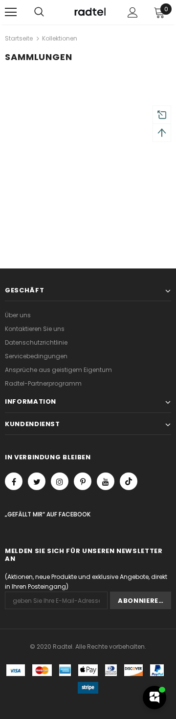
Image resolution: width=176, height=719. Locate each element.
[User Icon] (133, 12)
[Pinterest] (82, 481)
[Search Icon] (39, 12)
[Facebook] (13, 481)
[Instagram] (59, 481)
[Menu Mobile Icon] (11, 12)
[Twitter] (36, 481)
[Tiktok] (128, 481)
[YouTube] (105, 481)
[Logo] (89, 12)
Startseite (19, 38)
